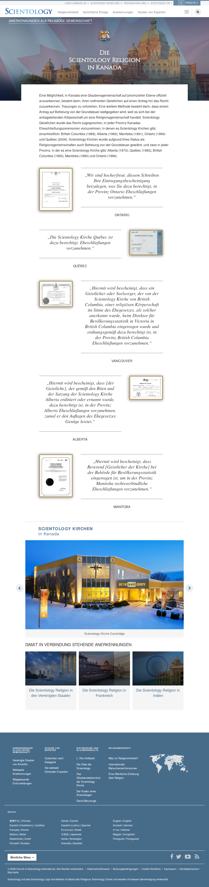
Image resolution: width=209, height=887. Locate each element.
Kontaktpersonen (189, 868)
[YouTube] (187, 856)
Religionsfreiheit (68, 12)
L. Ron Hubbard (85, 758)
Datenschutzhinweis (98, 868)
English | (122, 820)
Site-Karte (13, 872)
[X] (178, 856)
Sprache (12, 811)
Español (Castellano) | (27, 825)
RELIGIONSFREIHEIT (120, 748)
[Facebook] (171, 856)
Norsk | (71, 838)
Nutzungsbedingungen (125, 868)
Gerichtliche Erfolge (95, 12)
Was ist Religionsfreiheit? (123, 758)
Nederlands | (20, 838)
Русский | (20, 843)
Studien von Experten (152, 12)
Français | (19, 829)
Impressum (170, 868)
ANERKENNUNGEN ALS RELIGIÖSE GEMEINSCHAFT (50, 20)
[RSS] (196, 856)
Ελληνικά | (71, 829)
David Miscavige (86, 801)
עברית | (121, 829)
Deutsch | (123, 825)
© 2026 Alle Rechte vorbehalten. (46, 868)
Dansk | (69, 820)
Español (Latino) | (76, 825)
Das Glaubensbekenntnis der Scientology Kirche (88, 779)
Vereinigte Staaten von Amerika (23, 762)
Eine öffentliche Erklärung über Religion (124, 776)
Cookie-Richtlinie (151, 868)
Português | (126, 838)
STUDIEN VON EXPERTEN (52, 749)
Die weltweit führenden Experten (56, 770)
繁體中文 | (20, 820)
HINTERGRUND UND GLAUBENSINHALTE (87, 749)
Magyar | (124, 834)
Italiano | (18, 834)
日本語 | (71, 834)
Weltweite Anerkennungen (22, 772)
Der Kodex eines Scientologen (86, 793)
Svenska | (71, 843)
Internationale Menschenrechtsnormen (123, 766)
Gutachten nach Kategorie (54, 760)
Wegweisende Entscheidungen (22, 781)
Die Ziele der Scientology (84, 766)
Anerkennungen (123, 12)
